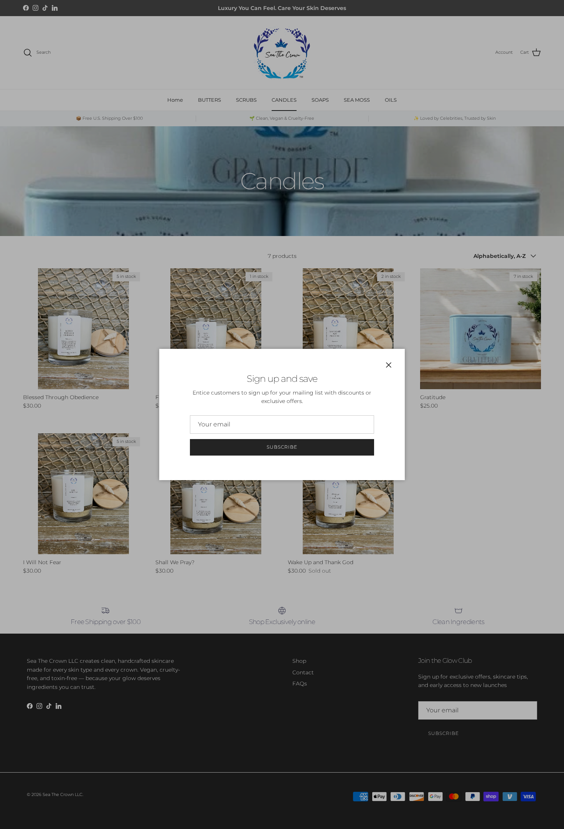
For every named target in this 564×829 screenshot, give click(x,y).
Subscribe (282, 447)
